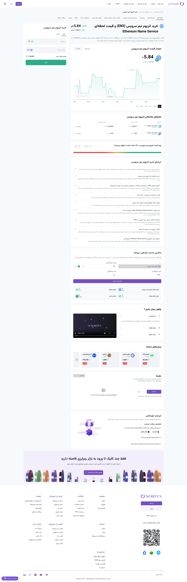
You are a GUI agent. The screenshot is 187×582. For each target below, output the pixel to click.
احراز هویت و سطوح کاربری (33, 501)
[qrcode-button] (5, 4)
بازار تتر (78, 49)
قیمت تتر (60, 536)
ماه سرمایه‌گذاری (111, 271)
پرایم (103, 532)
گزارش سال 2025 (99, 560)
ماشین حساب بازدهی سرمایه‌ (112, 18)
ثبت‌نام (19, 4)
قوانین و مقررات (100, 564)
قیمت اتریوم (59, 540)
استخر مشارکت (79, 504)
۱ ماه (150, 106)
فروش (58, 34)
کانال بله (154, 432)
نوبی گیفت (80, 508)
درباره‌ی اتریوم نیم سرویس (130, 18)
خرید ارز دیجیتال (142, 4)
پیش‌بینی (142, 18)
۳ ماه (146, 106)
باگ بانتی (38, 536)
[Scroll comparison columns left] (77, 360)
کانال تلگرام (144, 432)
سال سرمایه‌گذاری (156, 271)
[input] (100, 266)
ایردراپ (70, 18)
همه (137, 106)
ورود (11, 4)
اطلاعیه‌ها (38, 508)
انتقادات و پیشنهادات (34, 540)
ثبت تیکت (38, 532)
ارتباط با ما (38, 528)
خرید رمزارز (160, 4)
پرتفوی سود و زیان (78, 515)
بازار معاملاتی (151, 18)
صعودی (86, 146)
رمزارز (160, 263)
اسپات (103, 501)
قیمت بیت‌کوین (58, 532)
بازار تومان (87, 49)
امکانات (118, 4)
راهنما (109, 4)
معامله (153, 4)
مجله (103, 528)
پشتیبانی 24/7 (150, 516)
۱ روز (160, 106)
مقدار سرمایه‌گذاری (111, 263)
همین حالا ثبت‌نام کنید (95, 472)
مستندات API (79, 512)
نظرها (76, 18)
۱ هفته (155, 106)
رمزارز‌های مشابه (84, 18)
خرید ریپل (60, 515)
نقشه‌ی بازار (101, 508)
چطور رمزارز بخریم (96, 18)
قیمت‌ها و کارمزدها (35, 504)
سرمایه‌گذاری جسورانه (98, 536)
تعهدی (103, 504)
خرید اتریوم (59, 512)
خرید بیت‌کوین (58, 504)
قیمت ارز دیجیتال (129, 4)
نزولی (76, 146)
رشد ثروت (81, 501)
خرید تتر (60, 508)
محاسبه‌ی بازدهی (117, 281)
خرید (64, 34)
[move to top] (170, 574)
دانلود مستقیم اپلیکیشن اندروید (151, 523)
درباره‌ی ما (102, 567)
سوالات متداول (61, 18)
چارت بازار (159, 18)
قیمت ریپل (59, 543)
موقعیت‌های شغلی (99, 556)
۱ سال (141, 106)
